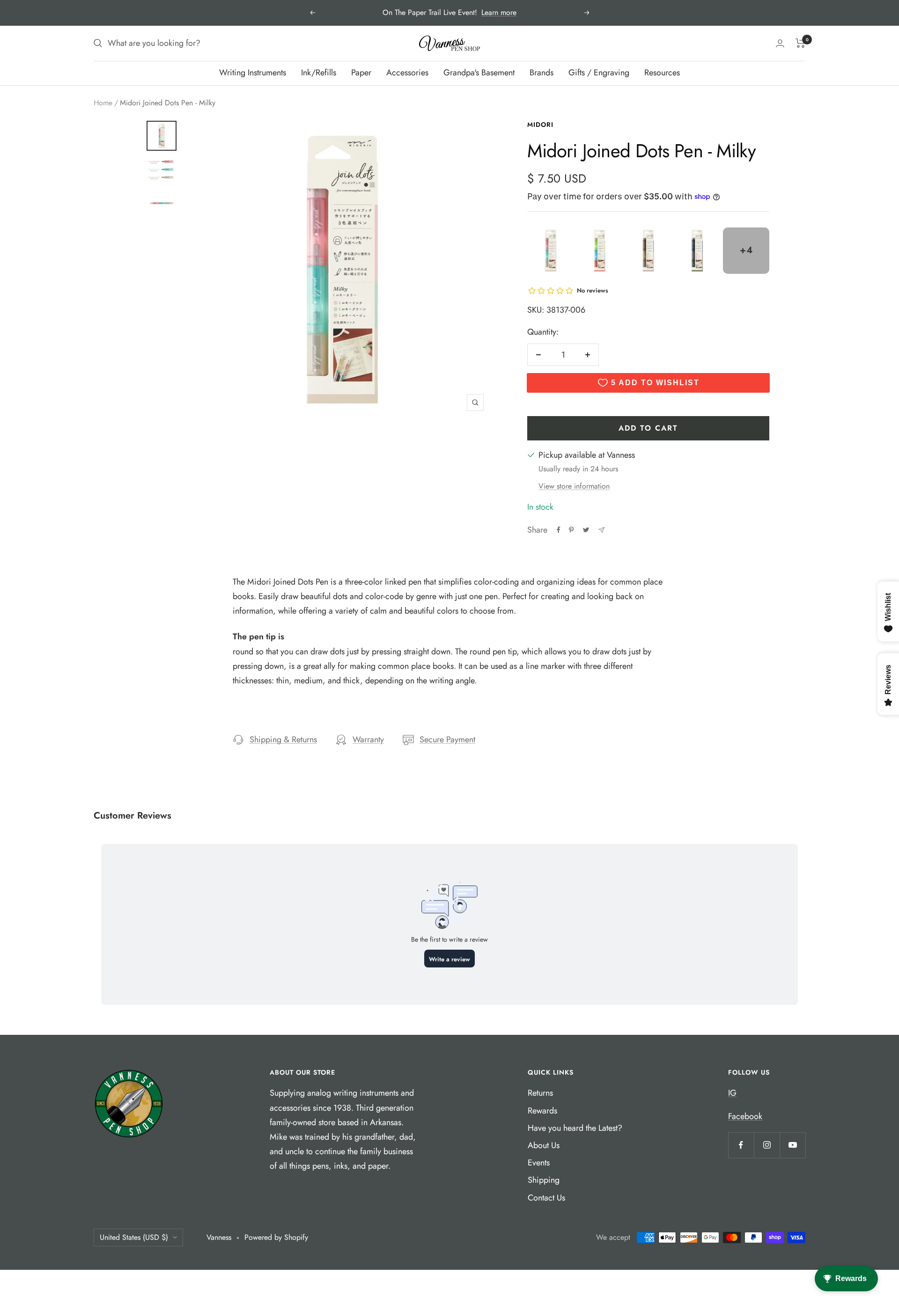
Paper (361, 72)
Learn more (498, 12)
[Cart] (800, 43)
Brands (541, 72)
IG (732, 1093)
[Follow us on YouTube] (792, 1145)
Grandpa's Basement (479, 72)
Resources (662, 72)
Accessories (407, 72)
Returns (540, 1093)
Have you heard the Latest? (575, 1128)
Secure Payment (447, 739)
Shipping (544, 1180)
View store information (574, 486)
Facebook (745, 1116)
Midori (540, 124)
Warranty (368, 739)
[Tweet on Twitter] (586, 530)
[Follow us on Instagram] (767, 1145)
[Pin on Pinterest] (571, 530)
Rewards (542, 1111)
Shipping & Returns (283, 739)
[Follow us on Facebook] (741, 1145)
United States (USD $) (134, 1237)
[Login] (780, 43)
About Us (544, 1145)
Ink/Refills (318, 72)
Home (103, 102)
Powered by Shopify (276, 1237)
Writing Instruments (252, 72)
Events (539, 1163)
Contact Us (546, 1198)
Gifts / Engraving (598, 72)
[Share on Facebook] (558, 530)
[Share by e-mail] (601, 530)
